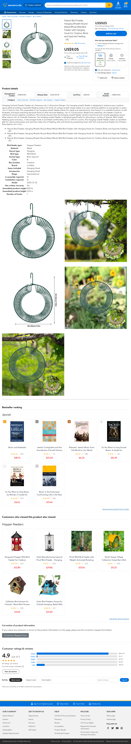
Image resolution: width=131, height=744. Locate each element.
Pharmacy (74, 12)
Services (22, 12)
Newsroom (6, 723)
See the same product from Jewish (115, 509)
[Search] (109, 5)
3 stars (33, 659)
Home (4, 16)
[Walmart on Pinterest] (121, 728)
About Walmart (8, 716)
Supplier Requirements (11, 733)
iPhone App (111, 716)
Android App (111, 719)
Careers (84, 12)
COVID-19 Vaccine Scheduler (65, 716)
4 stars (33, 656)
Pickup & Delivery (61, 12)
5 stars (33, 653)
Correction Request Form (15, 635)
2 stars (33, 662)
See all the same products (119, 619)
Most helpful (46, 680)
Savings (31, 12)
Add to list (103, 77)
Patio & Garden (13, 16)
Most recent (15, 680)
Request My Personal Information (88, 727)
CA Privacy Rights (87, 723)
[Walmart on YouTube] (117, 728)
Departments (11, 12)
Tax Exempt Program (61, 733)
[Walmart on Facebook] (108, 728)
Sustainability (7, 730)
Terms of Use (85, 716)
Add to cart (111, 33)
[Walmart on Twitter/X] (112, 728)
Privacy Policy (86, 719)
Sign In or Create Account (43, 704)
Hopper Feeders (59, 100)
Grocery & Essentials (44, 12)
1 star (33, 665)
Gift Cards (32, 730)
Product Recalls (60, 730)
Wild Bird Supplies (25, 16)
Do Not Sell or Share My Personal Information (89, 733)
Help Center (64, 704)
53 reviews (81, 43)
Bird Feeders (37, 16)
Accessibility (59, 726)
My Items (93, 12)
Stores (31, 719)
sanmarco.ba (85, 62)
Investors (6, 726)
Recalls (56, 723)
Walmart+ (32, 726)
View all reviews (10, 671)
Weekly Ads (96, 704)
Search (124, 680)
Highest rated (31, 680)
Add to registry (119, 77)
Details (114, 73)
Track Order (80, 704)
